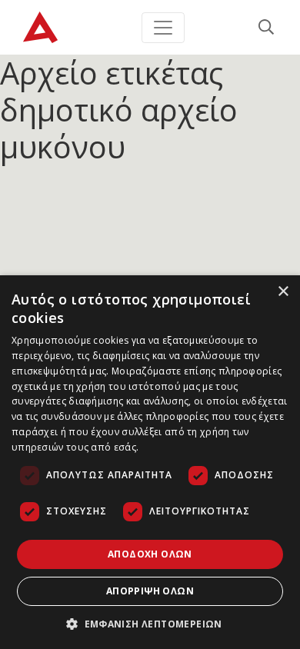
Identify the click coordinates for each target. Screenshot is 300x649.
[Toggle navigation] (163, 27)
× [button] (282, 292)
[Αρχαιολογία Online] (40, 27)
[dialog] (150, 462)
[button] (150, 623)
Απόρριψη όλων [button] (150, 590)
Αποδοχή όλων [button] (150, 554)
